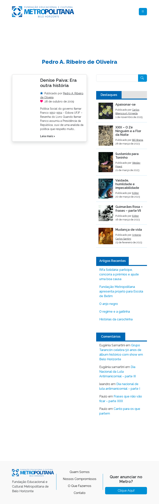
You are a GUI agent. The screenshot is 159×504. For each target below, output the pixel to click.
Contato (80, 493)
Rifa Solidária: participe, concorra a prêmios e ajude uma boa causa (119, 274)
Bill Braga (137, 139)
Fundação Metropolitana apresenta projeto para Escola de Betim (121, 291)
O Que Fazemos (79, 486)
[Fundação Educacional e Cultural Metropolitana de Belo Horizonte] (43, 11)
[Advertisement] (82, 36)
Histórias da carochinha (116, 319)
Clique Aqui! (126, 490)
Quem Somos (80, 472)
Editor (135, 193)
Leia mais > (47, 136)
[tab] (109, 95)
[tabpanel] (121, 175)
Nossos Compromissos (79, 479)
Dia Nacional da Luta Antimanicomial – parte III (117, 371)
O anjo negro (108, 304)
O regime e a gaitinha (114, 311)
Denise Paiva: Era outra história (58, 83)
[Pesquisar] (142, 78)
